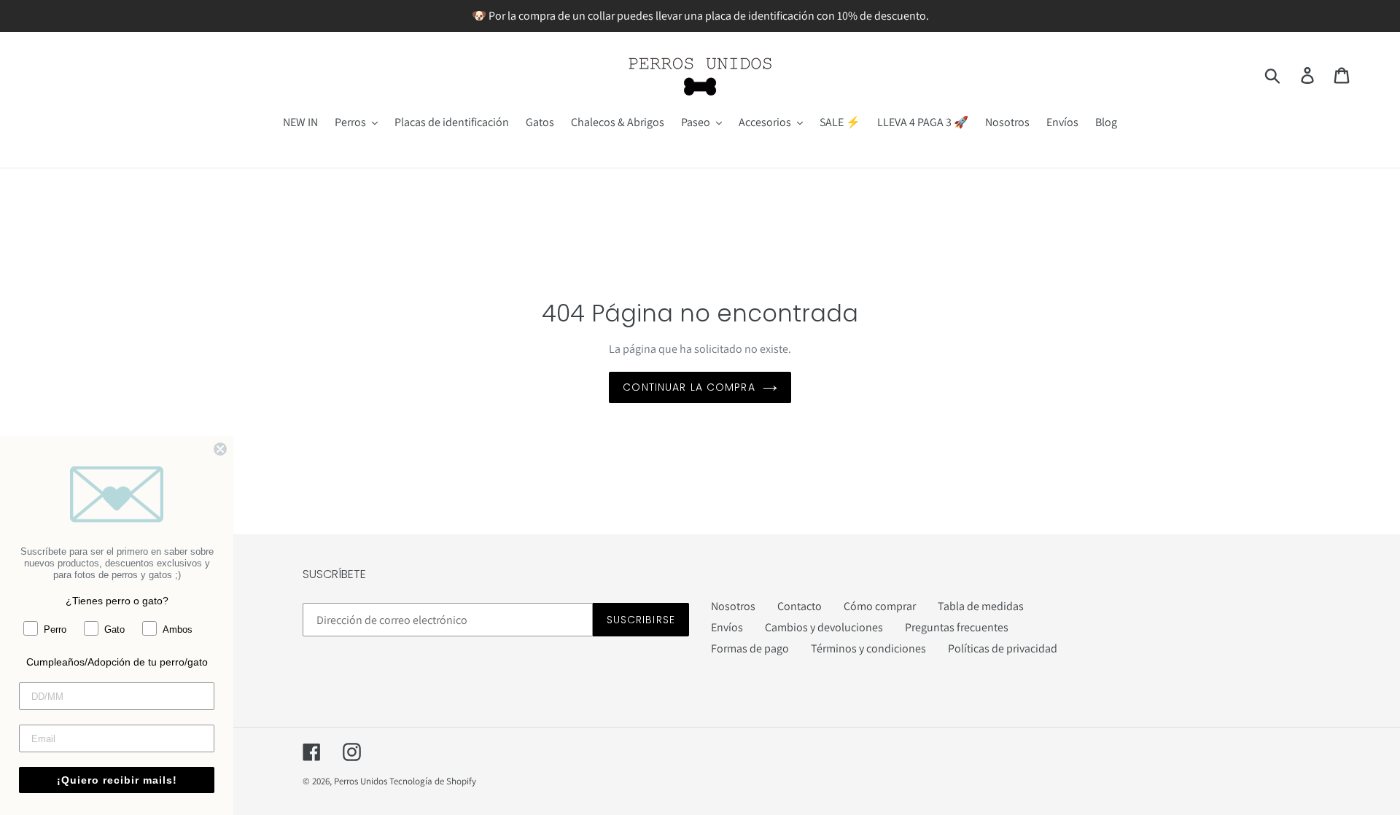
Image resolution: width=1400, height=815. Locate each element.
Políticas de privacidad (1002, 648)
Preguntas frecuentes (956, 627)
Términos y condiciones (868, 648)
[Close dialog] (220, 449)
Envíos (727, 627)
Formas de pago (750, 648)
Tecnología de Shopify (432, 781)
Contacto (799, 606)
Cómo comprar (880, 606)
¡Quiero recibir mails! (117, 780)
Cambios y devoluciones (824, 627)
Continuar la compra (689, 387)
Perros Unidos (360, 781)
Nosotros (733, 606)
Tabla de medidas (981, 606)
